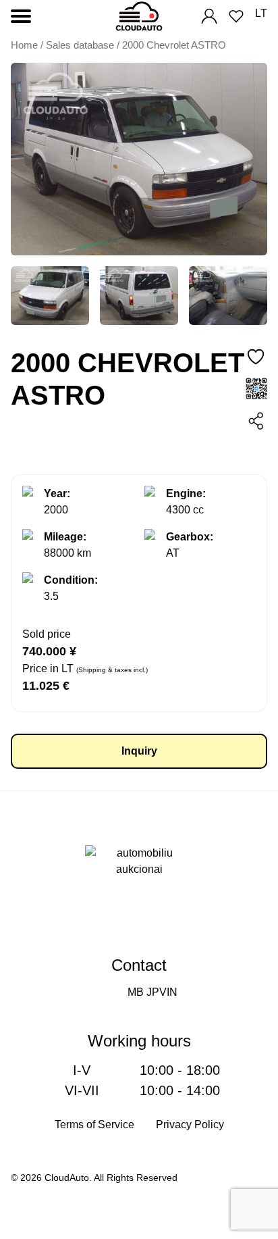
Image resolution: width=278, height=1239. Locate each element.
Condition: (71, 580)
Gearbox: (189, 536)
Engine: (186, 493)
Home (24, 45)
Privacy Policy (190, 1124)
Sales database (80, 45)
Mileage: (65, 536)
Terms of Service (94, 1124)
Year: (57, 493)
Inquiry (139, 751)
